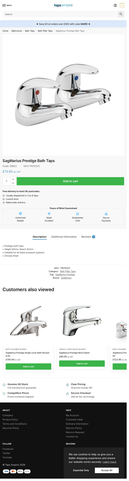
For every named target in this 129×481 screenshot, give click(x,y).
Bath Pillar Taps (45, 31)
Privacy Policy (10, 419)
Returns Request (75, 432)
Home (5, 31)
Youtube (7, 457)
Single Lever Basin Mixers (72, 349)
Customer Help (74, 419)
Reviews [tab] (87, 236)
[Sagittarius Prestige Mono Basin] (82, 321)
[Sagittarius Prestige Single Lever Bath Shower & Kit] (28, 321)
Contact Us (72, 436)
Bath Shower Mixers (16, 349)
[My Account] (115, 5)
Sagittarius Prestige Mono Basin (74, 352)
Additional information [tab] (64, 236)
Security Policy (11, 428)
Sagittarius (66, 278)
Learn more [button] (109, 461)
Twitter (6, 453)
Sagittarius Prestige (65, 274)
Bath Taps (30, 31)
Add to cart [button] (28, 366)
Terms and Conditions (15, 423)
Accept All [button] (106, 470)
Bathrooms (17, 31)
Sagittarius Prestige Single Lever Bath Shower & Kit (28, 354)
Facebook (8, 449)
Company (8, 415)
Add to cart (70, 181)
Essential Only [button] (81, 470)
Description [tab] (40, 236)
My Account (72, 415)
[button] (121, 5)
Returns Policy (74, 428)
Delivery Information (77, 423)
